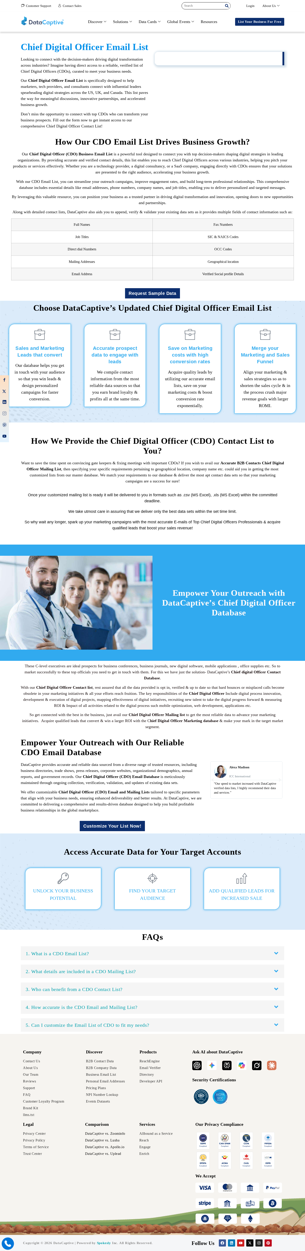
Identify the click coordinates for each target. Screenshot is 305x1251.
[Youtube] (240, 1243)
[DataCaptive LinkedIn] (4, 403)
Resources (209, 21)
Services (147, 1124)
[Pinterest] (268, 1243)
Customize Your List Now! (112, 826)
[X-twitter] (249, 1243)
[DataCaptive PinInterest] (4, 426)
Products (148, 1051)
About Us (269, 6)
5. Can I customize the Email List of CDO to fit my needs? (87, 1025)
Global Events (178, 21)
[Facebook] (222, 1243)
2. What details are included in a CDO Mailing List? (81, 971)
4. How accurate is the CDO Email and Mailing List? (81, 1007)
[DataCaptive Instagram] (4, 414)
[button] (213, 780)
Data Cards (148, 21)
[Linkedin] (231, 1243)
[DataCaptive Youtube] (4, 437)
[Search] (226, 5)
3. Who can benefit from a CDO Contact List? (74, 989)
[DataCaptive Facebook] (4, 381)
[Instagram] (259, 1243)
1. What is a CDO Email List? (57, 953)
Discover (95, 21)
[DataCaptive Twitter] (4, 391)
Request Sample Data (152, 293)
